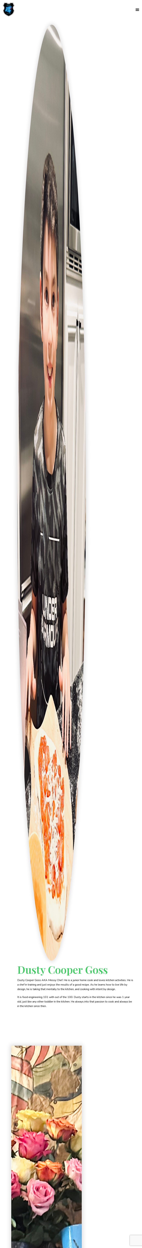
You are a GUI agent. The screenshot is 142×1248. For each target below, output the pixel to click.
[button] (137, 9)
